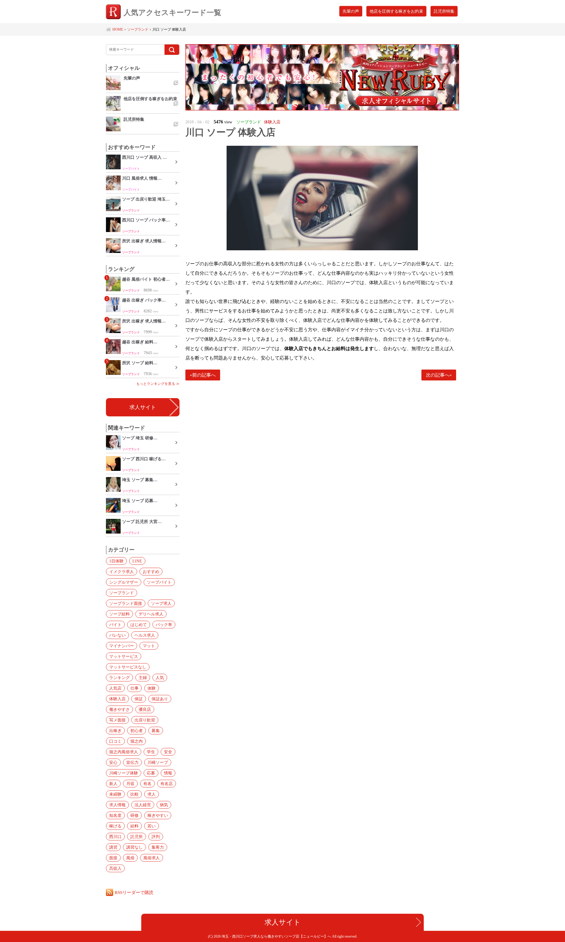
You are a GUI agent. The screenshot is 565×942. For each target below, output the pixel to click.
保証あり (160, 699)
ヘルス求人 (144, 635)
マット (149, 646)
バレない (117, 635)
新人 (113, 784)
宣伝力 (132, 762)
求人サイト (142, 407)
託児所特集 (444, 11)
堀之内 (136, 741)
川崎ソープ (157, 762)
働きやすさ (119, 709)
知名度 (115, 815)
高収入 (115, 868)
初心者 (136, 731)
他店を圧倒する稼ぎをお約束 (396, 11)
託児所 (136, 837)
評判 (156, 837)
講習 (113, 847)
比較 (134, 794)
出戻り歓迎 (144, 720)
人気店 (115, 688)
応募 (151, 773)
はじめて (138, 625)
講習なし (134, 847)
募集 (156, 731)
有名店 (166, 784)
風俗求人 (151, 858)
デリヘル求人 (151, 614)
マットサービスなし (127, 667)
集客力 (158, 847)
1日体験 (116, 561)
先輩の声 (351, 11)
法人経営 (142, 805)
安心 (113, 762)
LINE (137, 561)
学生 (151, 752)
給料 (134, 826)
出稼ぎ (115, 731)
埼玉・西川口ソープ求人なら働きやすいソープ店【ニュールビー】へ (277, 936)
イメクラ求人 (121, 571)
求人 (151, 794)
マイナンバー (121, 646)
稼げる (115, 826)
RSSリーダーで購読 (134, 892)
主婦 (143, 678)
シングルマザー (123, 582)
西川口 (115, 837)
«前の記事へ (203, 375)
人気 (160, 678)
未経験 (115, 794)
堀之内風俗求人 (123, 752)
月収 (130, 784)
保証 (138, 699)
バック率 (164, 625)
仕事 (134, 688)
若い (151, 826)
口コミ (115, 741)
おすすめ (151, 571)
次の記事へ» (439, 375)
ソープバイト (159, 582)
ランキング (119, 678)
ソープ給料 (119, 614)
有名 (147, 784)
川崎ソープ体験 (123, 773)
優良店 (145, 709)
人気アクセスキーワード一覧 (172, 12)
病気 (164, 805)
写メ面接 (117, 720)
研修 (134, 815)
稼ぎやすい (157, 815)
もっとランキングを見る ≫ (158, 383)
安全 (168, 752)
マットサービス (123, 656)
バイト (115, 625)
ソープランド (121, 593)
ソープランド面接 (125, 603)
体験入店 (117, 699)
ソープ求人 (161, 603)
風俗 (130, 858)
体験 (151, 688)
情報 (168, 773)
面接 (113, 858)
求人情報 (117, 805)
